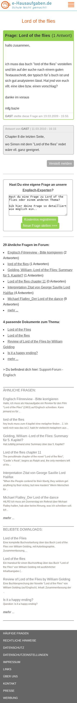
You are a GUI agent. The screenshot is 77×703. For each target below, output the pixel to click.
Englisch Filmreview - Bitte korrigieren (35, 252)
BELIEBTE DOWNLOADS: (23, 529)
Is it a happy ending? (23, 353)
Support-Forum (50, 369)
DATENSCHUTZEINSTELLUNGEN (25, 654)
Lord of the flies (19, 335)
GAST (9, 116)
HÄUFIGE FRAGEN (16, 633)
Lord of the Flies (19, 329)
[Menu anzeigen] (66, 4)
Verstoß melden (60, 163)
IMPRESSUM (11, 662)
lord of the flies (18, 264)
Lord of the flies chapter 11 (27, 281)
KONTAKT (9, 683)
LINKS (7, 669)
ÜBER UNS (10, 676)
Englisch (9, 375)
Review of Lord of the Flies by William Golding (36, 579)
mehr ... (13, 310)
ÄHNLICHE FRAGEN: (19, 390)
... (8, 518)
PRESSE (8, 690)
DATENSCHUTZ (13, 647)
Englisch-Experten (37, 190)
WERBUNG (10, 698)
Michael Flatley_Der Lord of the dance (35, 299)
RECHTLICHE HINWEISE (19, 640)
